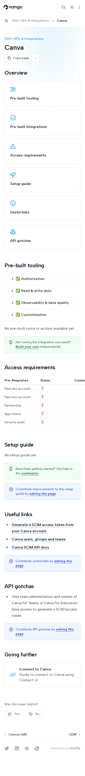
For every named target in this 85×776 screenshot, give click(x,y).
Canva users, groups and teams (39, 539)
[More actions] (79, 7)
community (29, 473)
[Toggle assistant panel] (72, 7)
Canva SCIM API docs (30, 547)
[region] (42, 402)
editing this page (42, 494)
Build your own (27, 347)
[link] (42, 94)
